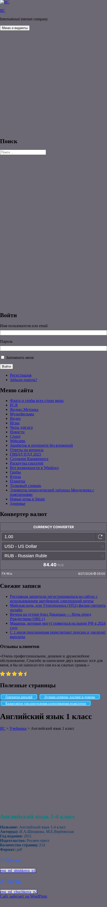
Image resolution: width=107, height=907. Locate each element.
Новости (17, 432)
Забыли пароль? (23, 380)
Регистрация (20, 375)
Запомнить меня (20, 357)
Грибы (15, 472)
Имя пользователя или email (24, 326)
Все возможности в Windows (34, 468)
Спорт (15, 436)
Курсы (15, 477)
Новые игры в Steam (27, 499)
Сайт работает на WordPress (23, 896)
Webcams (17, 441)
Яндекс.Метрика (24, 409)
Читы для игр (21, 427)
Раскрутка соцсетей (26, 463)
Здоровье (17, 503)
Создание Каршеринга (29, 459)
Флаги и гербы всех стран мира (36, 400)
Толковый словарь (25, 485)
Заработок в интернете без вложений (41, 445)
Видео (15, 418)
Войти (6, 366)
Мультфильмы (22, 414)
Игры (14, 423)
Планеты (17, 481)
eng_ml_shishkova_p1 (18, 870)
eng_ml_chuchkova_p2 (18, 892)
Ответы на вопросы (27, 450)
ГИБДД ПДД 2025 (25, 454)
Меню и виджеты (15, 28)
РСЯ (14, 405)
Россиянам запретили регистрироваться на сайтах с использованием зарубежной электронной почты (54, 598)
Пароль (6, 341)
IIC (2, 10)
